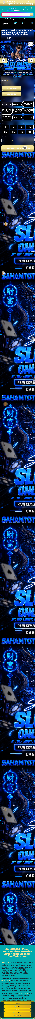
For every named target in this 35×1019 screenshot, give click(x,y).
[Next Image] (31, 60)
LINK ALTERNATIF (18, 1012)
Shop (3, 9)
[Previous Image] (3, 60)
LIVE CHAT (18, 1015)
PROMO (18, 1002)
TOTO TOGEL (23, 993)
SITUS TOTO (5, 980)
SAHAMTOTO (6, 962)
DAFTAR (18, 1008)
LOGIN (18, 1005)
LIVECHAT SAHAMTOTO (17, 148)
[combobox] (16, 14)
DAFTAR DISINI (12, 88)
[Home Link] (13, 9)
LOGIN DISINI (11, 94)
